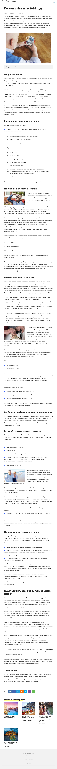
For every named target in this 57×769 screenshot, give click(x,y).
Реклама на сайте (28, 759)
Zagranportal (11, 1)
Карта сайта (28, 756)
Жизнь (5, 13)
